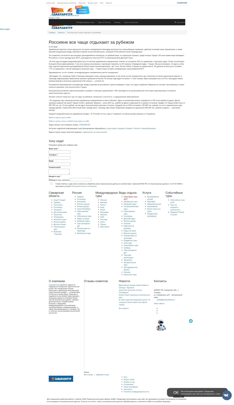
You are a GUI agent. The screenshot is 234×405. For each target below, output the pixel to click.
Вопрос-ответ (93, 3)
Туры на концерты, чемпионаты (175, 207)
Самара (117, 22)
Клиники (127, 272)
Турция (103, 224)
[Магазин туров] (82, 9)
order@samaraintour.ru (166, 299)
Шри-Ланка (104, 226)
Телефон (52, 154)
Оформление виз (154, 204)
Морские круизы (130, 233)
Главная (52, 32)
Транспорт (58, 214)
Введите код (54, 176)
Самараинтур (54, 284)
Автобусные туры (84, 233)
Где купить (180, 22)
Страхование (152, 206)
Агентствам (50, 3)
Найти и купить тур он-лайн (60, 117)
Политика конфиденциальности (136, 391)
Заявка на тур (129, 382)
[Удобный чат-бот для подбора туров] (175, 324)
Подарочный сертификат (152, 214)
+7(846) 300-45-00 (161, 285)
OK (176, 392)
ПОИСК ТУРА (54, 18)
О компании (182, 3)
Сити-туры (128, 243)
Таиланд (103, 219)
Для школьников (60, 212)
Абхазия (103, 200)
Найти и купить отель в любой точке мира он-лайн (69, 121)
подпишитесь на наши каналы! (95, 132)
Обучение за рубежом (129, 227)
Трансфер (151, 201)
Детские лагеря (60, 224)
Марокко (103, 214)
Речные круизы (60, 222)
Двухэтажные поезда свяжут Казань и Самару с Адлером (134, 286)
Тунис (102, 222)
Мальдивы (104, 212)
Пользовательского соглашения (84, 186)
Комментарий (54, 167)
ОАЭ (102, 217)
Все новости (124, 308)
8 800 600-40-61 (72, 15)
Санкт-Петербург (84, 208)
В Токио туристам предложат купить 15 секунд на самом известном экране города (134, 302)
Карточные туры (130, 274)
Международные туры (85, 22)
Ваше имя (53, 148)
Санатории (58, 204)
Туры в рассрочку (131, 22)
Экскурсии (58, 209)
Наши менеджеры (131, 386)
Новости (109, 3)
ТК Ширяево (58, 217)
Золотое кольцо (83, 204)
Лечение (127, 223)
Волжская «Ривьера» (58, 232)
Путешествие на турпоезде (83, 229)
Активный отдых (60, 219)
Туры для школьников (128, 256)
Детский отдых (129, 218)
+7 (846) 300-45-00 (57, 15)
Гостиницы (58, 207)
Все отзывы (88, 374)
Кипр (102, 207)
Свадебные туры (130, 240)
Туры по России (104, 22)
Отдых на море (83, 218)
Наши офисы (159, 303)
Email (51, 161)
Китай (102, 209)
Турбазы (57, 202)
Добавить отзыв (102, 374)
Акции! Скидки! (59, 200)
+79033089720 (84, 124)
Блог (101, 3)
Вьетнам (103, 202)
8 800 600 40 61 (160, 287)
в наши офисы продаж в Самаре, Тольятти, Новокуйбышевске (130, 128)
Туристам (81, 3)
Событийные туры (84, 216)
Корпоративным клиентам (66, 3)
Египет (103, 204)
